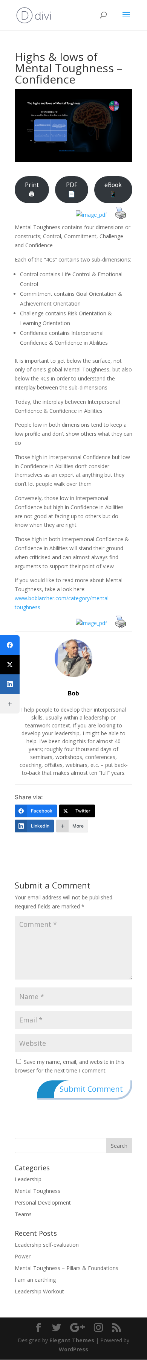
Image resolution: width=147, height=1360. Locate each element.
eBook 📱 (113, 189)
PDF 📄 (71, 189)
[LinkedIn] (10, 684)
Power (23, 1256)
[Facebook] (10, 645)
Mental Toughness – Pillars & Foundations (66, 1268)
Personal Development (43, 1202)
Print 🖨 (32, 189)
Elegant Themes (71, 1340)
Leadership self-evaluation (47, 1244)
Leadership (28, 1179)
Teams (23, 1214)
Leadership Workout (39, 1291)
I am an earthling (35, 1279)
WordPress (73, 1349)
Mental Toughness (37, 1190)
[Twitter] (10, 664)
